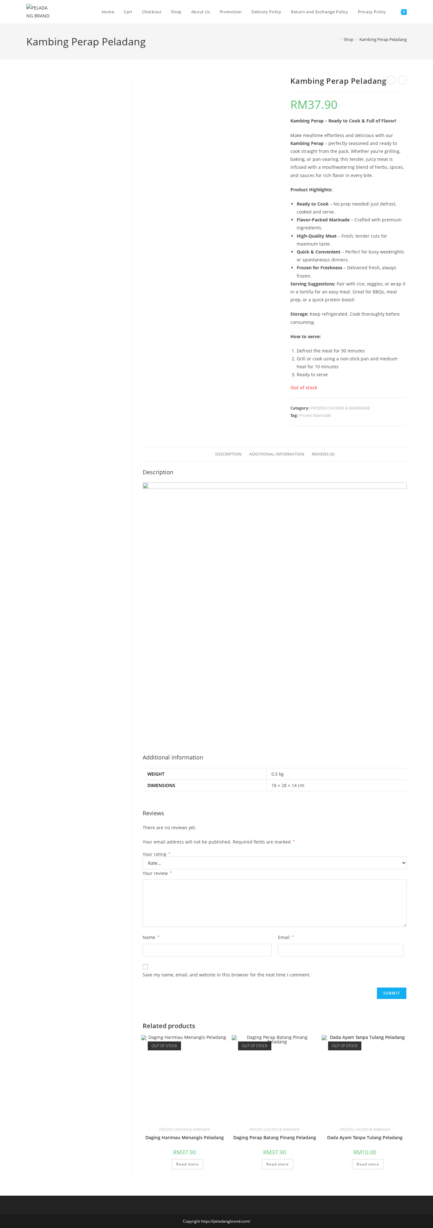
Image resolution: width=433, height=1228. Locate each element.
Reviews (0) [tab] (323, 454)
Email (286, 937)
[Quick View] (168, 1164)
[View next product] (402, 80)
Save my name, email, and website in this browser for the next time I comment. (227, 975)
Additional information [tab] (276, 454)
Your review (157, 873)
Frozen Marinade (315, 415)
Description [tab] (228, 454)
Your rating (157, 854)
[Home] (336, 39)
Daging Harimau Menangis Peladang (184, 1137)
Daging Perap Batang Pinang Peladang (274, 1137)
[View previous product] (391, 80)
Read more (187, 1164)
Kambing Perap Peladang (383, 39)
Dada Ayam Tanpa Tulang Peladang (365, 1137)
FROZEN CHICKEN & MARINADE (340, 408)
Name (151, 937)
